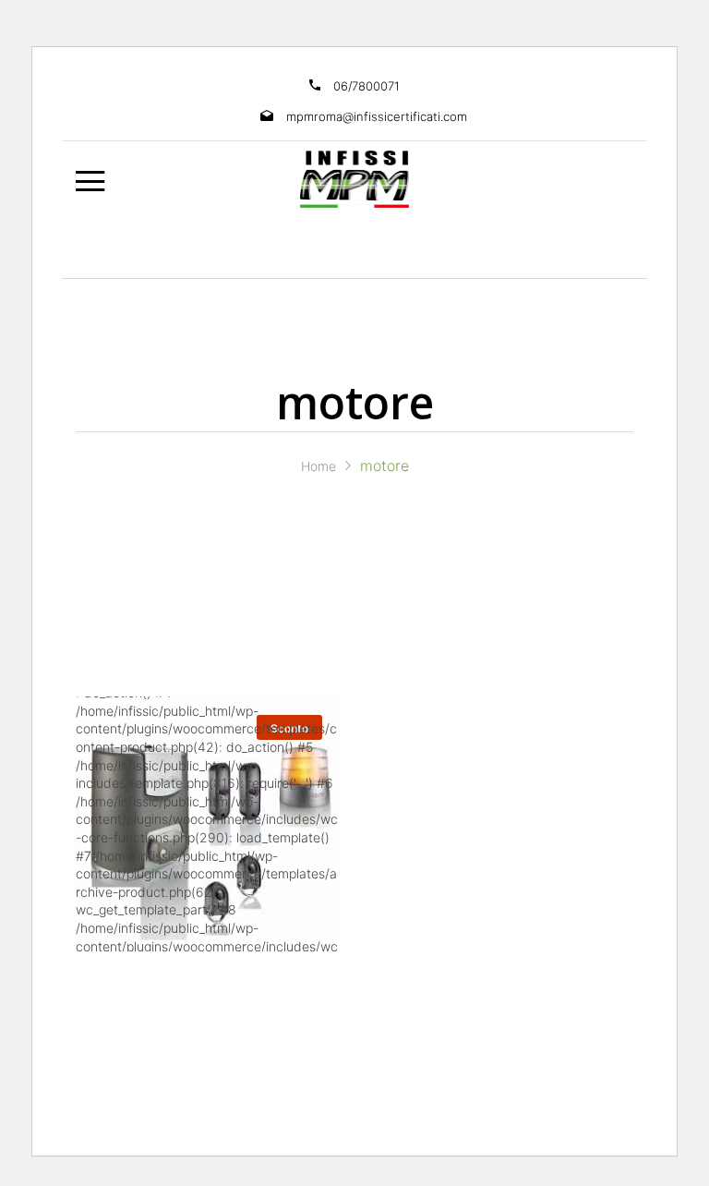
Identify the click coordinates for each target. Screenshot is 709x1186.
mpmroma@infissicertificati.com (376, 116)
